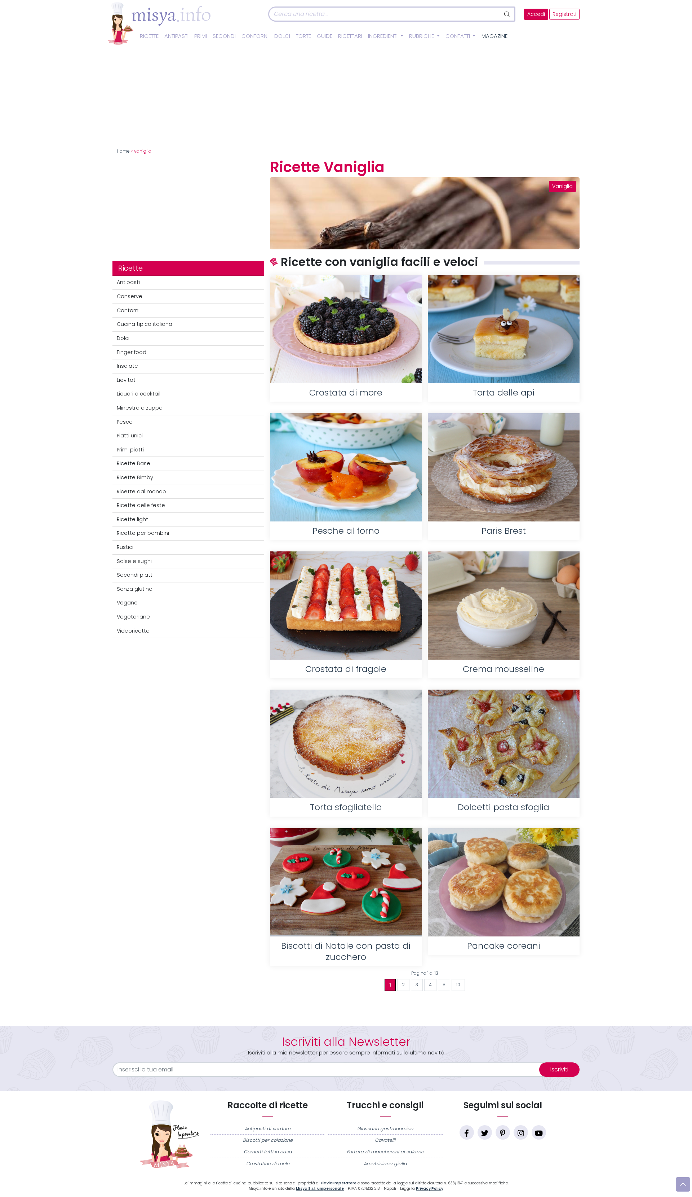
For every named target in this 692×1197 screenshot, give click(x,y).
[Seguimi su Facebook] (467, 1132)
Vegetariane (133, 616)
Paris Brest (504, 530)
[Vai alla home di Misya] (159, 23)
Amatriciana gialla (385, 1163)
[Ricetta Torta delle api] (504, 329)
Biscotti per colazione (268, 1140)
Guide (324, 36)
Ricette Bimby (135, 477)
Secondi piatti (135, 575)
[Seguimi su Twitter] (485, 1132)
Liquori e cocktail (138, 393)
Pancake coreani (503, 945)
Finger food (131, 352)
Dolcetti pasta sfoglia (503, 807)
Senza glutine (134, 589)
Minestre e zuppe (140, 408)
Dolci (282, 36)
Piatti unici (130, 435)
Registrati (564, 14)
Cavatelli (385, 1140)
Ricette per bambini (143, 533)
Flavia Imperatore (338, 1183)
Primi (200, 36)
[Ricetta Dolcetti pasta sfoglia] (504, 744)
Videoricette (133, 631)
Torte (303, 36)
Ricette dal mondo (141, 491)
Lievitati (127, 380)
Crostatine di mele (267, 1163)
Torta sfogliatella (346, 807)
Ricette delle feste (141, 505)
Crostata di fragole (345, 669)
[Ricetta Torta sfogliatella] (346, 744)
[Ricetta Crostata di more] (346, 329)
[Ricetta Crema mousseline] (504, 605)
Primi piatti (130, 449)
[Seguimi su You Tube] (539, 1132)
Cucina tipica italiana (144, 324)
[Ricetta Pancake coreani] (504, 882)
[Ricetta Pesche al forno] (346, 467)
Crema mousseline (503, 669)
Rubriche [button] (422, 36)
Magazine (494, 36)
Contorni (255, 36)
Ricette (149, 36)
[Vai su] (683, 1184)
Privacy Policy (429, 1188)
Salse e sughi (134, 561)
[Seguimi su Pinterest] (503, 1132)
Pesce (125, 422)
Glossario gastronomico (385, 1128)
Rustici (125, 547)
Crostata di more (345, 392)
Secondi (224, 36)
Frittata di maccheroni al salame (385, 1151)
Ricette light (132, 519)
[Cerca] (507, 14)
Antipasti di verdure (267, 1128)
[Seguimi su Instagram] (521, 1132)
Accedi (536, 14)
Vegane (127, 602)
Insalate (127, 366)
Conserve (129, 296)
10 (458, 984)
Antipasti (176, 36)
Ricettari (350, 36)
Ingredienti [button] (383, 36)
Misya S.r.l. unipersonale (320, 1188)
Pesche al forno (346, 530)
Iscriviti (559, 1069)
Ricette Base (133, 463)
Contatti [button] (458, 36)
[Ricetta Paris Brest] (504, 467)
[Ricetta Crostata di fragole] (346, 605)
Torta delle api (503, 392)
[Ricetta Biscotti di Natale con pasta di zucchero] (346, 882)
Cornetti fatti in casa (268, 1151)
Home (123, 151)
